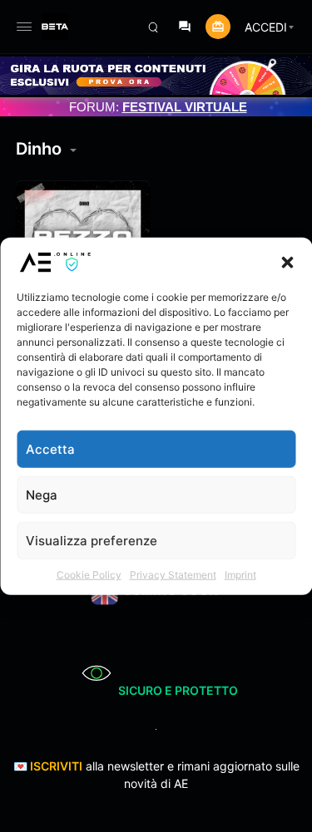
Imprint (240, 575)
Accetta (50, 448)
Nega (41, 494)
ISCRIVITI (56, 766)
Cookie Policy (89, 575)
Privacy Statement (173, 575)
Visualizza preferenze (91, 540)
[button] (287, 262)
